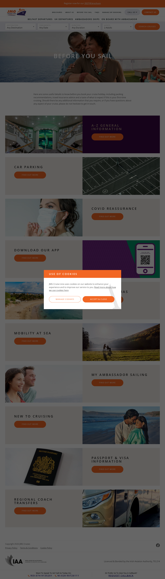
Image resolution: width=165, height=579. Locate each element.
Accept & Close (98, 299)
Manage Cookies (65, 299)
